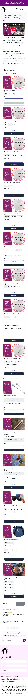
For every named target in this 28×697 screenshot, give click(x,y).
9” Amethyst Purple (9, 331)
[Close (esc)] (26, 678)
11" (21, 509)
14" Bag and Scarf (9, 542)
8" (11, 509)
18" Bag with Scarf (9, 587)
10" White (7, 219)
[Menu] (26, 9)
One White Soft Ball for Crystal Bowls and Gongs (14, 404)
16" (6, 93)
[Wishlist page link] (17, 9)
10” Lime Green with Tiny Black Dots (12, 255)
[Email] (17, 627)
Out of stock (14, 103)
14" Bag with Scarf (9, 581)
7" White (7, 361)
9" (14, 509)
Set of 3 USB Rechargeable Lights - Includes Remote (14, 473)
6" (5, 509)
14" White (20, 155)
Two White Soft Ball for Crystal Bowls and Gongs (14, 399)
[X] (11, 627)
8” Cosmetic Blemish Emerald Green (12, 364)
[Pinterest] (14, 627)
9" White (7, 250)
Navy (6, 550)
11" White (7, 186)
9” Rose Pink (7, 322)
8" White (7, 286)
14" (9, 124)
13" (6, 124)
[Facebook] (8, 627)
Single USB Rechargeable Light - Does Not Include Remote (14, 477)
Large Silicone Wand (9, 436)
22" (13, 93)
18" (9, 93)
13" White (14, 155)
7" (8, 509)
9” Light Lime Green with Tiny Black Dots (13, 328)
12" (6, 512)
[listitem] (14, 3)
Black (10, 550)
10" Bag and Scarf (9, 545)
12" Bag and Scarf (19, 542)
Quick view (14, 99)
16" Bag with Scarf (9, 584)
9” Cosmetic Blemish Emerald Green (12, 325)
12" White (7, 155)
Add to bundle (14, 133)
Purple (15, 550)
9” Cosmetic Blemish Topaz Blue (12, 320)
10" (18, 509)
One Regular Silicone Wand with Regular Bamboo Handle (14, 440)
